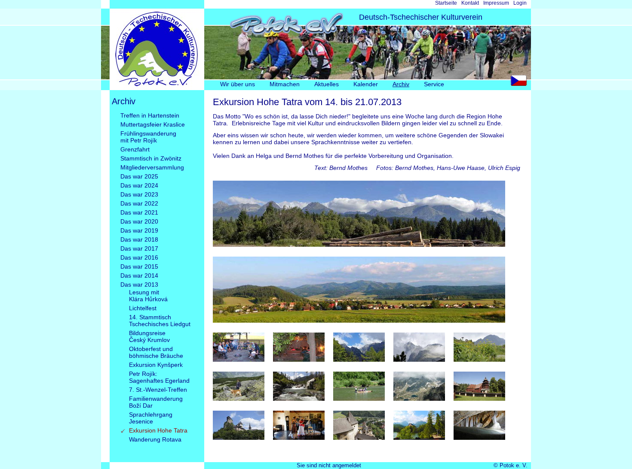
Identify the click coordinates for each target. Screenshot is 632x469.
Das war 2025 (139, 176)
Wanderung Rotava (155, 439)
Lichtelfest (142, 308)
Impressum (496, 3)
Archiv (401, 84)
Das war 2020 (139, 221)
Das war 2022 (139, 203)
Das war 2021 (139, 212)
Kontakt (470, 3)
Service (434, 84)
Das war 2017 (139, 248)
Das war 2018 (139, 239)
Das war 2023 (139, 194)
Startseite (446, 3)
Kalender (365, 84)
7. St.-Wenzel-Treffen (158, 389)
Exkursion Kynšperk (156, 364)
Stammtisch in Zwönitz (150, 158)
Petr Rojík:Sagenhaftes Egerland (159, 377)
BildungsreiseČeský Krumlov (149, 336)
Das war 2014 (139, 275)
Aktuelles (326, 84)
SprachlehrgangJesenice (150, 418)
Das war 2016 (139, 257)
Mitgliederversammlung (152, 167)
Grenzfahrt (135, 149)
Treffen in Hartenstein (149, 115)
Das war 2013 (139, 284)
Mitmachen (285, 84)
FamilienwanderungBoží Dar (156, 402)
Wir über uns (237, 84)
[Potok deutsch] (157, 88)
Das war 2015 (139, 266)
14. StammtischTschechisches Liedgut (159, 320)
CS (521, 82)
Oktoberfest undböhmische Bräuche (156, 352)
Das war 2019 (139, 230)
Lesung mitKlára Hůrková (148, 296)
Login (520, 3)
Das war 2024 (139, 185)
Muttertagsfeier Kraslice (152, 124)
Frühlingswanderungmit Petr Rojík (148, 137)
